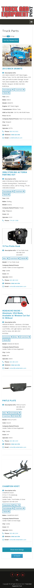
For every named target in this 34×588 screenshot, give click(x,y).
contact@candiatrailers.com (17, 286)
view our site (15, 135)
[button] (31, 22)
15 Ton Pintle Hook (11, 246)
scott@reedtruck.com (15, 138)
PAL (17, 580)
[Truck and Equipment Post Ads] (17, 17)
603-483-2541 (14, 280)
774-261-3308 (14, 220)
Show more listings (17, 550)
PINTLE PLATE (9, 400)
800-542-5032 (14, 131)
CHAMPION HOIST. (11, 486)
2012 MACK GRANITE (12, 69)
